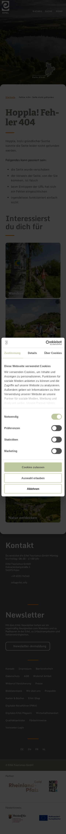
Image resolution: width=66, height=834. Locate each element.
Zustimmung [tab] (12, 353)
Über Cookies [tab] (53, 353)
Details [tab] (32, 353)
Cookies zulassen (33, 467)
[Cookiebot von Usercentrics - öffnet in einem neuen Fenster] (46, 342)
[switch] (56, 428)
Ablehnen (33, 488)
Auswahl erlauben (33, 477)
